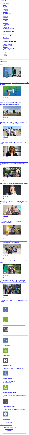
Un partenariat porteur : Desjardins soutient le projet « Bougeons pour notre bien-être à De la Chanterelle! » (13, 281)
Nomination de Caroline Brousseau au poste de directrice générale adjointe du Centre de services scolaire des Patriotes (14, 163)
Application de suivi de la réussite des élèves (14, 368)
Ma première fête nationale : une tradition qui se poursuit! (14, 183)
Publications (6, 25)
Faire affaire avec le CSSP (9, 427)
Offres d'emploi (9, 429)
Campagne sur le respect (7, 314)
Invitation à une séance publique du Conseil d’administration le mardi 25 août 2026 (10, 103)
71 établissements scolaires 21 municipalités (9, 382)
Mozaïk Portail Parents (7, 365)
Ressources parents (9, 35)
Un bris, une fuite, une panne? (8, 406)
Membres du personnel (8, 28)
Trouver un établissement (9, 49)
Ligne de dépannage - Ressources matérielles (14, 409)
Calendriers (6, 24)
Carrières (6, 38)
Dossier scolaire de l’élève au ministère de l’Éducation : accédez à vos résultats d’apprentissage (13, 241)
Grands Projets (6, 27)
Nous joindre (8, 430)
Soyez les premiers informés (10, 422)
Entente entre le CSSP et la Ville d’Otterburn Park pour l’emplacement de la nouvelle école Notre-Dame (13, 123)
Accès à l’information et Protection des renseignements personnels (15, 335)
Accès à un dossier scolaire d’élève (9, 392)
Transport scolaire (6, 355)
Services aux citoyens (9, 41)
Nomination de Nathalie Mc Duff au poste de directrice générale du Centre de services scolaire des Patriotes (13, 202)
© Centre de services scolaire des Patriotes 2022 (14, 433)
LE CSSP (5, 23)
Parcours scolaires (8, 31)
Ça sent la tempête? (6, 419)
